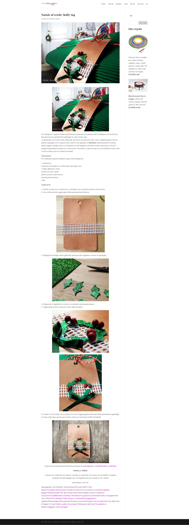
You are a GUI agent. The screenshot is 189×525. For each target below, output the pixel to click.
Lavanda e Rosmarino (71, 496)
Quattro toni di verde (95, 501)
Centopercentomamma (56, 490)
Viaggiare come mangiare (57, 507)
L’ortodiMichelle (56, 496)
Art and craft (81, 487)
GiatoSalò (112, 466)
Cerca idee (143, 23)
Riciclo (132, 4)
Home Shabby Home (86, 493)
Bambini (118, 4)
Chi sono (141, 4)
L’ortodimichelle (100, 466)
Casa (126, 4)
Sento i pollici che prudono (66, 504)
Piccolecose (65, 501)
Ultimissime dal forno (86, 504)
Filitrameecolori (54, 493)
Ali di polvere (70, 487)
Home (103, 4)
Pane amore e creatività (73, 498)
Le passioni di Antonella (90, 496)
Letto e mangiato (107, 496)
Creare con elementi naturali (50, 19)
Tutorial (110, 4)
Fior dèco (64, 493)
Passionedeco (54, 501)
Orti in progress (56, 498)
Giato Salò (73, 493)
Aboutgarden (88, 466)
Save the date (109, 501)
